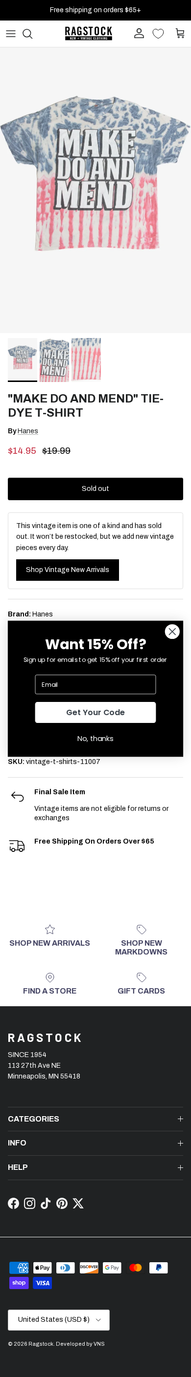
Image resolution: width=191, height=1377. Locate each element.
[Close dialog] (172, 631)
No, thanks (95, 738)
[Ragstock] (88, 33)
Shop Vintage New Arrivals (67, 569)
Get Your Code (95, 712)
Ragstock (40, 1344)
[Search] (32, 33)
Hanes (28, 431)
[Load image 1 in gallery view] (95, 190)
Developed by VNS (80, 1344)
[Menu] (11, 33)
